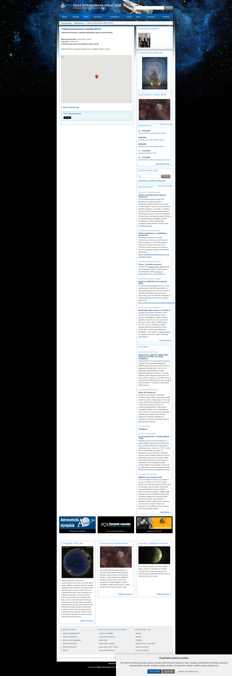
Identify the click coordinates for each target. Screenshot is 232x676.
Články (64, 17)
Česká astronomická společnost (76, 658)
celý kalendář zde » (163, 164)
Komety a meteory (142, 650)
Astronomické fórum (106, 650)
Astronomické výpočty (107, 637)
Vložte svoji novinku (165, 186)
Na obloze (98, 17)
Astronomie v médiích (107, 643)
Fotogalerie (114, 17)
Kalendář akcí (79, 23)
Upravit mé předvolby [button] (188, 671)
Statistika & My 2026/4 (156, 267)
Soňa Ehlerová (155, 231)
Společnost (151, 17)
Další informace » (87, 621)
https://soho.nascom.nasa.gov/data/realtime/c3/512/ (157, 303)
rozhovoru (158, 272)
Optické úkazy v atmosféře (145, 643)
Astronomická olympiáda (72, 640)
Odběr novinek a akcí (148, 170)
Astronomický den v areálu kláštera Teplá (154, 437)
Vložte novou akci (166, 124)
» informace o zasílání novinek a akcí (151, 180)
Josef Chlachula (155, 262)
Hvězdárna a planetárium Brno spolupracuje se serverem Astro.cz (114, 658)
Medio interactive (104, 667)
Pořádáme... (143, 429)
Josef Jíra (153, 434)
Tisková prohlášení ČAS (71, 633)
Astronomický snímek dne (150, 53)
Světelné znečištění (106, 633)
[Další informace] (77, 562)
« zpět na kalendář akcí (70, 107)
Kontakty (166, 17)
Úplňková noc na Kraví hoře (150, 477)
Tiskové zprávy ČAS (70, 637)
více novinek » (165, 340)
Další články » (165, 512)
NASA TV (66, 650)
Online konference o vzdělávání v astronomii (152, 234)
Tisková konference (74, 113)
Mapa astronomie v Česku (108, 647)
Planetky (139, 640)
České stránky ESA (69, 647)
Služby (129, 17)
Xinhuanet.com (146, 226)
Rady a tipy (103, 640)
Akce (86, 17)
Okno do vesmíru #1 (147, 392)
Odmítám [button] (168, 671)
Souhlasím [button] (155, 671)
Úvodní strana (66, 23)
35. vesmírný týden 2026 (72, 543)
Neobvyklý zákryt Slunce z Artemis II (154, 310)
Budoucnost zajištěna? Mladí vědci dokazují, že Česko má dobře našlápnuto (153, 357)
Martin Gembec (155, 192)
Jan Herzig (153, 352)
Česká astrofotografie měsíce (152, 95)
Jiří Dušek (153, 474)
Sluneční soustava (142, 647)
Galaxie (138, 637)
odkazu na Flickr (164, 332)
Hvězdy (138, 633)
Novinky (76, 17)
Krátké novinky (145, 187)
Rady (138, 17)
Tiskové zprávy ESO (70, 643)
